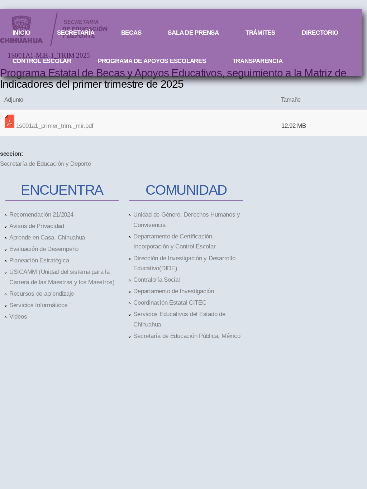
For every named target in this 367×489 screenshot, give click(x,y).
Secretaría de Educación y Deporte (45, 163)
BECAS (131, 32)
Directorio (320, 32)
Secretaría (75, 32)
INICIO (21, 32)
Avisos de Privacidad (36, 225)
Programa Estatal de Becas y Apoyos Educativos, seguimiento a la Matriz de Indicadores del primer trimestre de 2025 (173, 78)
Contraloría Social (156, 279)
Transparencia (258, 60)
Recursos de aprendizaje (41, 293)
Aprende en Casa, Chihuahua (47, 237)
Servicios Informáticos (38, 305)
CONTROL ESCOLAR (42, 60)
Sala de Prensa (193, 32)
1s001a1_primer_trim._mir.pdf (55, 125)
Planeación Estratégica (39, 260)
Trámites (260, 32)
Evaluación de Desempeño (43, 248)
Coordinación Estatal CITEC (169, 302)
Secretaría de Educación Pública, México (186, 335)
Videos (18, 316)
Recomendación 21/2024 (41, 214)
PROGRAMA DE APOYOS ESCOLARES (152, 60)
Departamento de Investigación (173, 291)
